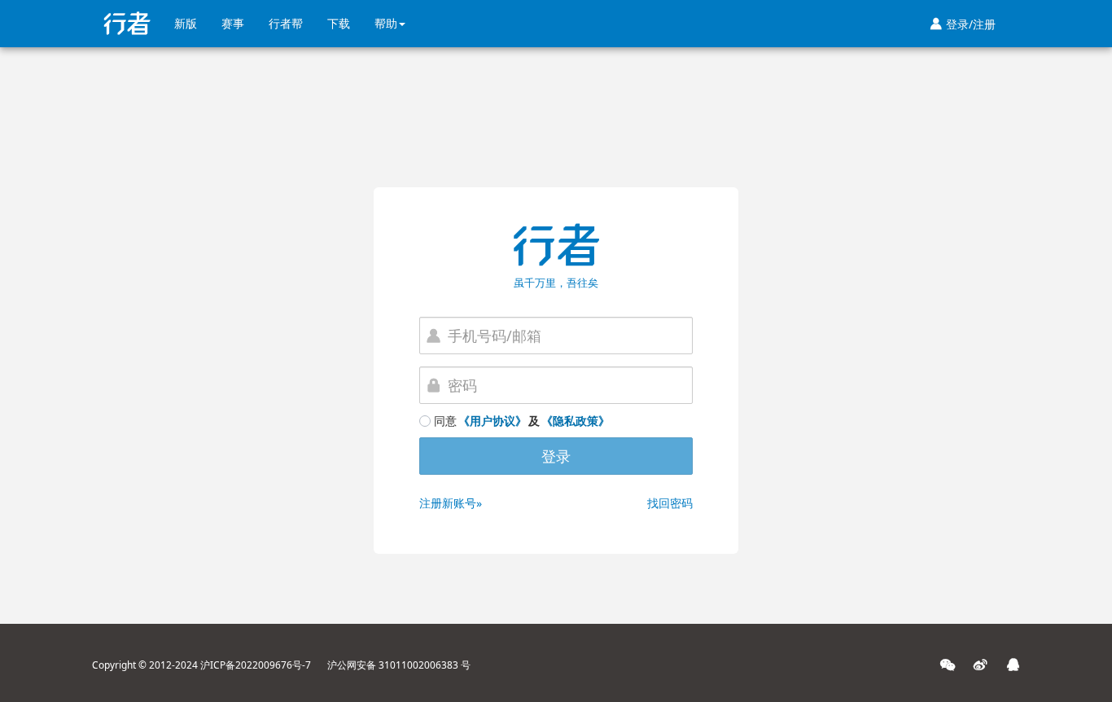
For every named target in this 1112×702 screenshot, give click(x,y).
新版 (185, 23)
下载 (338, 23)
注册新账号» (450, 503)
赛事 (232, 23)
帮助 (385, 23)
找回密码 (670, 503)
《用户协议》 (492, 420)
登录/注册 (963, 24)
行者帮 (286, 23)
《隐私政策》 (575, 420)
